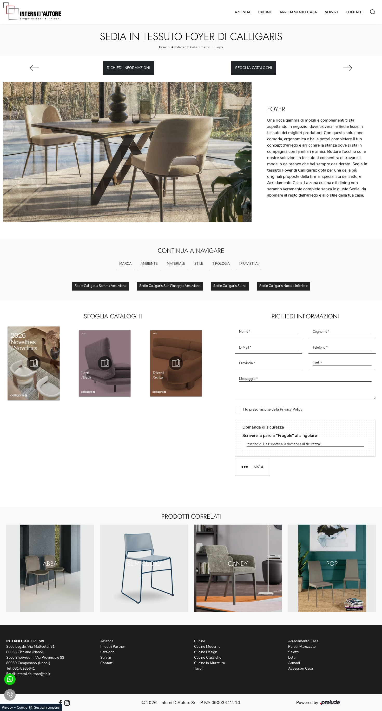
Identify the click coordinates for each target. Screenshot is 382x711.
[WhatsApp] (10, 679)
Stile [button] (198, 263)
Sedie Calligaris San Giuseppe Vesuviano (169, 286)
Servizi (331, 12)
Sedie (206, 47)
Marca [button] (125, 263)
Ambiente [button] (149, 263)
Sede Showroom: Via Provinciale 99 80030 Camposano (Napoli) (35, 660)
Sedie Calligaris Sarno (229, 286)
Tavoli (198, 668)
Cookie (22, 707)
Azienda (243, 12)
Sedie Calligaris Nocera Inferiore (283, 286)
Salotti (293, 652)
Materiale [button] (176, 263)
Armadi (294, 662)
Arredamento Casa (298, 12)
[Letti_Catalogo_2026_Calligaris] (41, 363)
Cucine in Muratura (209, 662)
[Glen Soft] (347, 67)
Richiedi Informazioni (128, 67)
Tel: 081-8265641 (20, 668)
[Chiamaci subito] (10, 695)
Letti (291, 657)
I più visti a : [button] (249, 263)
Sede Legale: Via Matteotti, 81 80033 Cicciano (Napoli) (30, 649)
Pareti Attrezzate (301, 646)
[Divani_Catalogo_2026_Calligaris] (112, 363)
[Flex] (34, 67)
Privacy (7, 707)
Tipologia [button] (221, 263)
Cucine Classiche (207, 657)
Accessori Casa (300, 668)
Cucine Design (205, 652)
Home (163, 47)
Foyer (219, 47)
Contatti (354, 12)
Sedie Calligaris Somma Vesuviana (100, 286)
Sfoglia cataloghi (253, 67)
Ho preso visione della (272, 409)
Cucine (265, 12)
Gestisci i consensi (47, 707)
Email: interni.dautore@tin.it (28, 673)
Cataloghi (107, 652)
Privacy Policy (291, 409)
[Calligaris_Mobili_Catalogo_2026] (184, 363)
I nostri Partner (112, 646)
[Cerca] (372, 12)
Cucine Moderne (207, 646)
